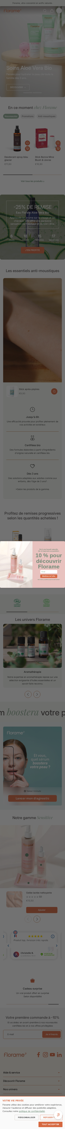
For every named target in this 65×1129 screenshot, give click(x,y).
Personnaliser (26, 1117)
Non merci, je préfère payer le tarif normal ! (49, 579)
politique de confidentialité (32, 1111)
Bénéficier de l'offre (48, 576)
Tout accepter (50, 1124)
